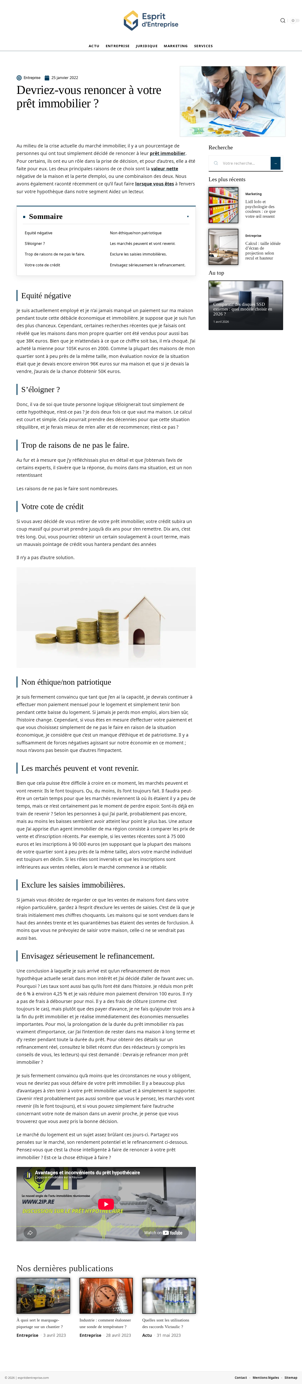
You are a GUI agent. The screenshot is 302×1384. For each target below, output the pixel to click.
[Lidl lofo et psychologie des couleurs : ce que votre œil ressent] (223, 205)
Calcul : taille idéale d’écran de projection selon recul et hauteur (263, 250)
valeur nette (164, 169)
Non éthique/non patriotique (136, 232)
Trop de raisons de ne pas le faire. (55, 254)
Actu (147, 1335)
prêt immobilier (167, 153)
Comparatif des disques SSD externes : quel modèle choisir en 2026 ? (242, 309)
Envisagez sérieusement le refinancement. (147, 265)
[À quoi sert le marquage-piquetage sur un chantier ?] (43, 1295)
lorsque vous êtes (154, 184)
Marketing (253, 194)
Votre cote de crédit (42, 265)
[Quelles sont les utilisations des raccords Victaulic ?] (169, 1295)
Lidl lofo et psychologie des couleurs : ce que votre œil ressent (260, 209)
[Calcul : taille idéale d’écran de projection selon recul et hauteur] (223, 247)
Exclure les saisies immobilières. (138, 254)
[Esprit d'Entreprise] (151, 20)
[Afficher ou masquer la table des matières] (126, 216)
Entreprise (27, 1335)
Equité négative (38, 232)
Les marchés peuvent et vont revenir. (142, 243)
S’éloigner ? (35, 243)
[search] (283, 21)
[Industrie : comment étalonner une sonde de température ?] (106, 1295)
